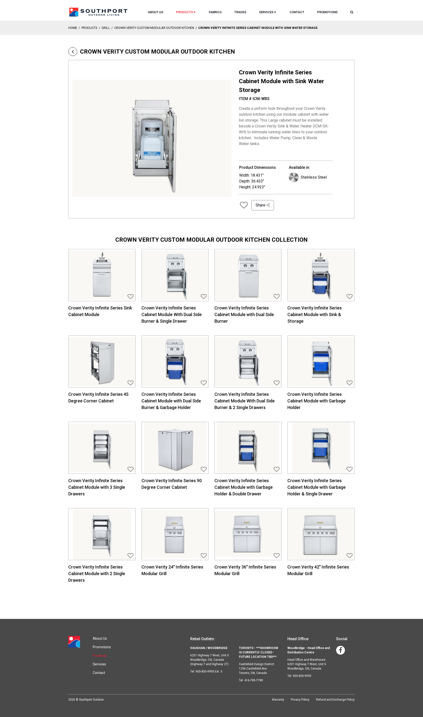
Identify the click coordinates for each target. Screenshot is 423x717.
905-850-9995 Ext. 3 (209, 671)
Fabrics (215, 12)
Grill (106, 28)
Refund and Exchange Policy (335, 699)
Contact (297, 12)
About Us (155, 12)
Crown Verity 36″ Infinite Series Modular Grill (245, 570)
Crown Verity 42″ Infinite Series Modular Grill (318, 570)
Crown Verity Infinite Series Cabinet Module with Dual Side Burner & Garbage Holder (171, 401)
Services (266, 12)
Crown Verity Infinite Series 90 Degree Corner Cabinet (171, 484)
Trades (240, 12)
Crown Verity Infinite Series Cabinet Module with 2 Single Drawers (96, 573)
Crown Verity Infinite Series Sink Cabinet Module (100, 311)
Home (72, 28)
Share (261, 205)
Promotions (327, 12)
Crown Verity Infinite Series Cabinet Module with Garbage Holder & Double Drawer (243, 487)
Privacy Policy (300, 699)
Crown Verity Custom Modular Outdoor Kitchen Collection (211, 239)
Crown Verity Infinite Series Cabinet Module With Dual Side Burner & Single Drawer (171, 314)
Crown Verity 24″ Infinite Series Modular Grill (172, 570)
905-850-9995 (302, 676)
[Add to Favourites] (243, 205)
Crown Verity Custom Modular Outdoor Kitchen (154, 28)
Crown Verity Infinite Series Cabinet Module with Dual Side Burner (244, 314)
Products (184, 12)
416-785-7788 (253, 680)
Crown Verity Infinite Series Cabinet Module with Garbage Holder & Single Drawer (316, 487)
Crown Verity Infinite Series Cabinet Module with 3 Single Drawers (96, 487)
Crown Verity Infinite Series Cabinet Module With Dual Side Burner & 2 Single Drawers (244, 401)
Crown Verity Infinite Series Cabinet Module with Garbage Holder (316, 401)
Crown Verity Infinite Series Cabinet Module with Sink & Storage (314, 314)
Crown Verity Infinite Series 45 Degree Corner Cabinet (98, 397)
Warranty (278, 699)
